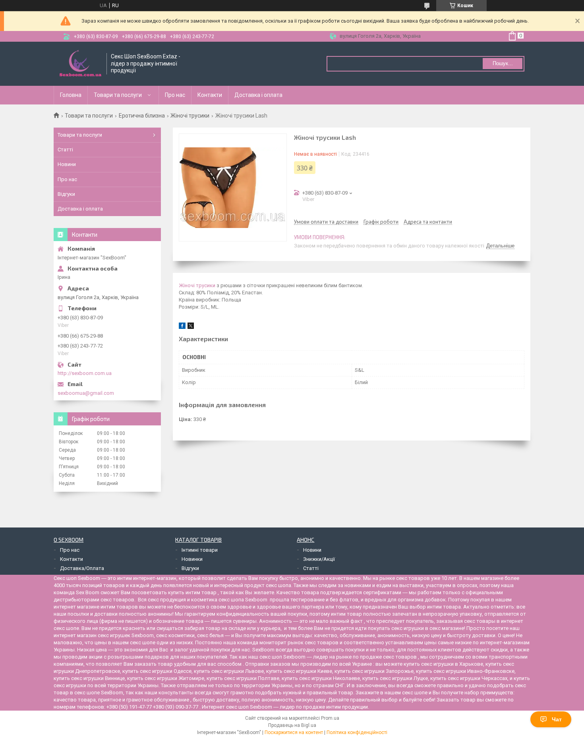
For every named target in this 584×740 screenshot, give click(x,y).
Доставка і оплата (258, 95)
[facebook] (182, 327)
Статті (65, 150)
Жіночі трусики (189, 115)
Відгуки (66, 194)
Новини (67, 164)
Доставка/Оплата (82, 568)
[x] (191, 327)
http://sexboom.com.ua (85, 373)
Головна (70, 95)
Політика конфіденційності (357, 732)
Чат (557, 719)
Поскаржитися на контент (294, 732)
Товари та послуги (118, 95)
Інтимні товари (200, 550)
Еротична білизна (142, 115)
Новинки (192, 559)
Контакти (209, 95)
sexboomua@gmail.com (86, 393)
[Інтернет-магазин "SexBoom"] (80, 64)
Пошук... (503, 63)
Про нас (175, 95)
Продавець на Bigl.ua (292, 725)
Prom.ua (330, 718)
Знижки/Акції (319, 559)
